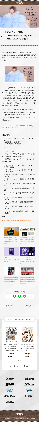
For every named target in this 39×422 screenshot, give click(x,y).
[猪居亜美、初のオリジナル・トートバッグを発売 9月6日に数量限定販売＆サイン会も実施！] (11, 235)
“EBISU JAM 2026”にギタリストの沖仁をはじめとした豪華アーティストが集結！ (11, 279)
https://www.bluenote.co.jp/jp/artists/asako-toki (17, 220)
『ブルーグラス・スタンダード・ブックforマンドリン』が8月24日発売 (11, 259)
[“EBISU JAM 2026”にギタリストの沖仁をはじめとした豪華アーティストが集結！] (11, 275)
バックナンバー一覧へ (18, 366)
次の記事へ (29, 306)
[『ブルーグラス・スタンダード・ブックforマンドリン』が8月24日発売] (11, 255)
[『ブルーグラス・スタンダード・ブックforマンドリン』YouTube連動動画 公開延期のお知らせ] (27, 255)
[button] (18, 360)
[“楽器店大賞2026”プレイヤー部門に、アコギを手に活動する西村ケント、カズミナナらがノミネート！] (27, 235)
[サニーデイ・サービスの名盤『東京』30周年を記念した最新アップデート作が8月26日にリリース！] (27, 275)
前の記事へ (9, 306)
